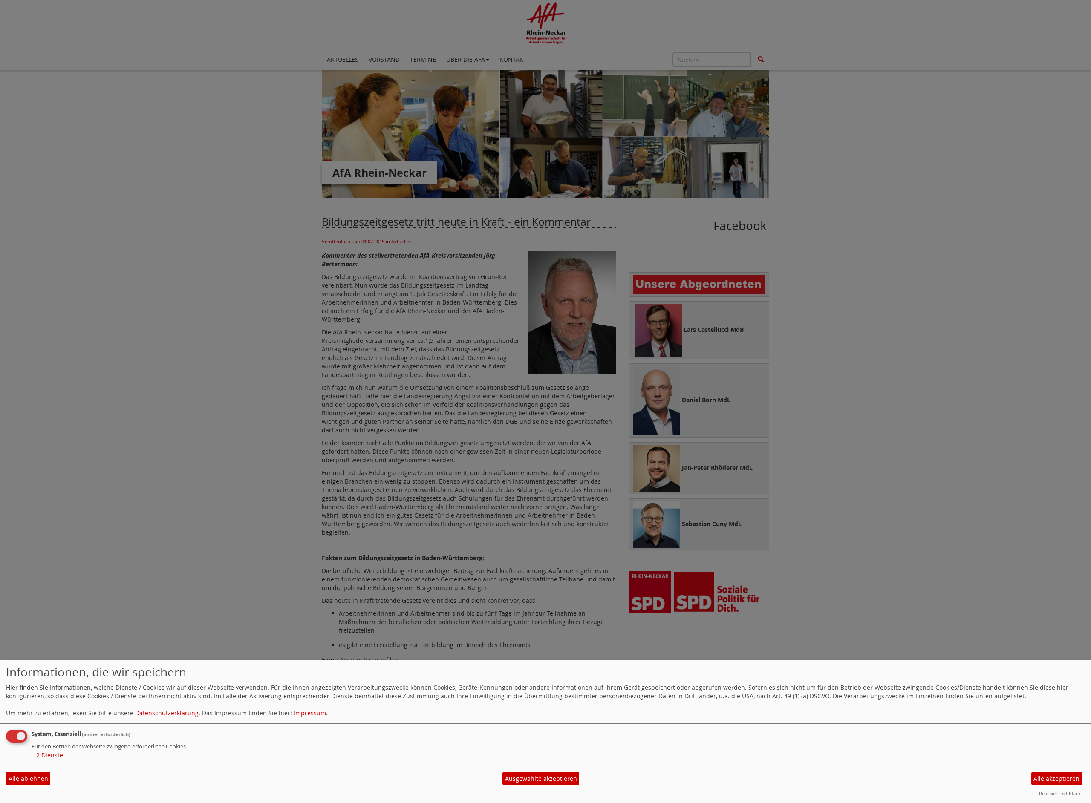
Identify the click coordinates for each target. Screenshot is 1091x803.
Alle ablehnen (28, 778)
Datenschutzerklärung (167, 713)
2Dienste (47, 755)
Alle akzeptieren (1056, 778)
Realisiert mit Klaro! (1060, 793)
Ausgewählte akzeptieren (541, 778)
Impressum (310, 713)
